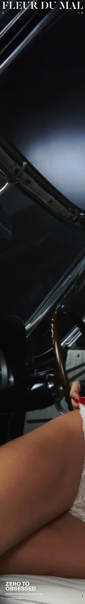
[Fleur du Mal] (42, 5)
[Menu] (3, 13)
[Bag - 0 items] (82, 13)
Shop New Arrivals (14, 599)
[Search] (79, 13)
